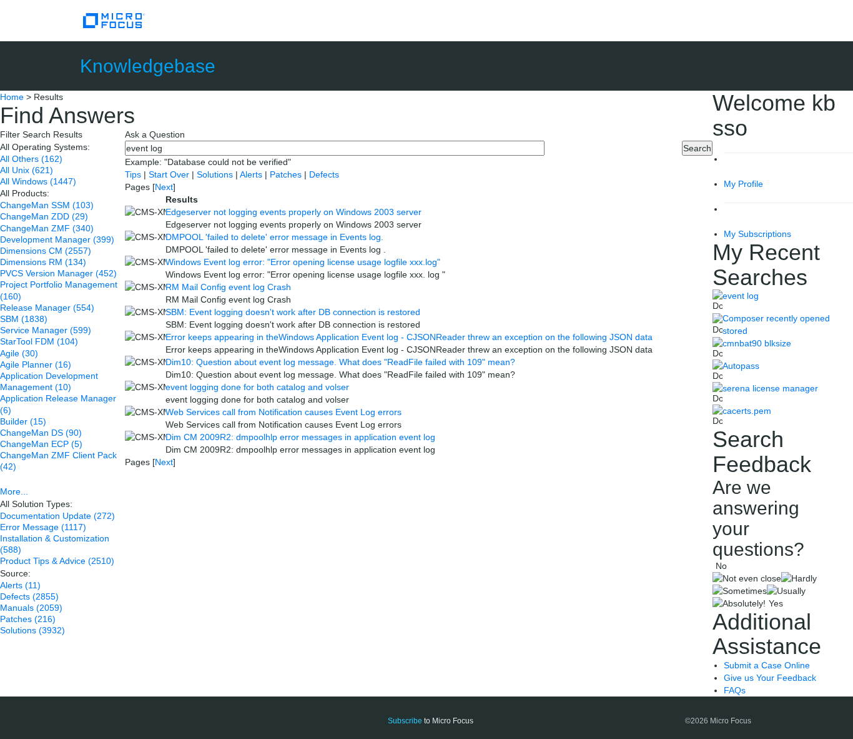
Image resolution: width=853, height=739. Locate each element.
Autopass (740, 366)
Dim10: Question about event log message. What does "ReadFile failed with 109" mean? (340, 362)
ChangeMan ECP (41, 444)
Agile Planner (35, 364)
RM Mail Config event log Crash (228, 287)
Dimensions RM (43, 262)
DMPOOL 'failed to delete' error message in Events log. (274, 237)
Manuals (31, 608)
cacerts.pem (746, 411)
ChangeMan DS (41, 433)
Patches (28, 619)
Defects (29, 596)
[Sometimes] (739, 591)
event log (740, 296)
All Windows (38, 181)
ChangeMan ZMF (47, 228)
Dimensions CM (45, 251)
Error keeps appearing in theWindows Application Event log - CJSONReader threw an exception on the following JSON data (409, 337)
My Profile (743, 184)
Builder (23, 421)
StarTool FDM (39, 341)
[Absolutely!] (739, 603)
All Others (31, 159)
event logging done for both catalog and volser (257, 387)
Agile (19, 353)
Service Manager (45, 330)
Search (697, 148)
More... (14, 491)
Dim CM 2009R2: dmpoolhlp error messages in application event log (300, 437)
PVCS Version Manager (58, 273)
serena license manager (770, 388)
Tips (134, 174)
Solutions (32, 630)
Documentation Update (57, 516)
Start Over (170, 174)
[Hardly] (799, 578)
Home (12, 97)
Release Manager (47, 308)
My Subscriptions (757, 234)
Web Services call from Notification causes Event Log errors (283, 412)
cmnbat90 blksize (756, 343)
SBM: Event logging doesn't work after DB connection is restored (292, 312)
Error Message (43, 527)
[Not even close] (746, 578)
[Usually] (786, 591)
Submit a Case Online (767, 665)
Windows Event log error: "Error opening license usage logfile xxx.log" (302, 262)
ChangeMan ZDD (44, 216)
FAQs (735, 690)
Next (164, 187)
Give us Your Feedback (770, 678)
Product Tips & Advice (57, 561)
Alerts (20, 585)
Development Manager (57, 239)
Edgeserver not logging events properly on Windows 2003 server (293, 212)
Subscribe (405, 720)
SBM (23, 319)
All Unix (26, 170)
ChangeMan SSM (47, 205)
